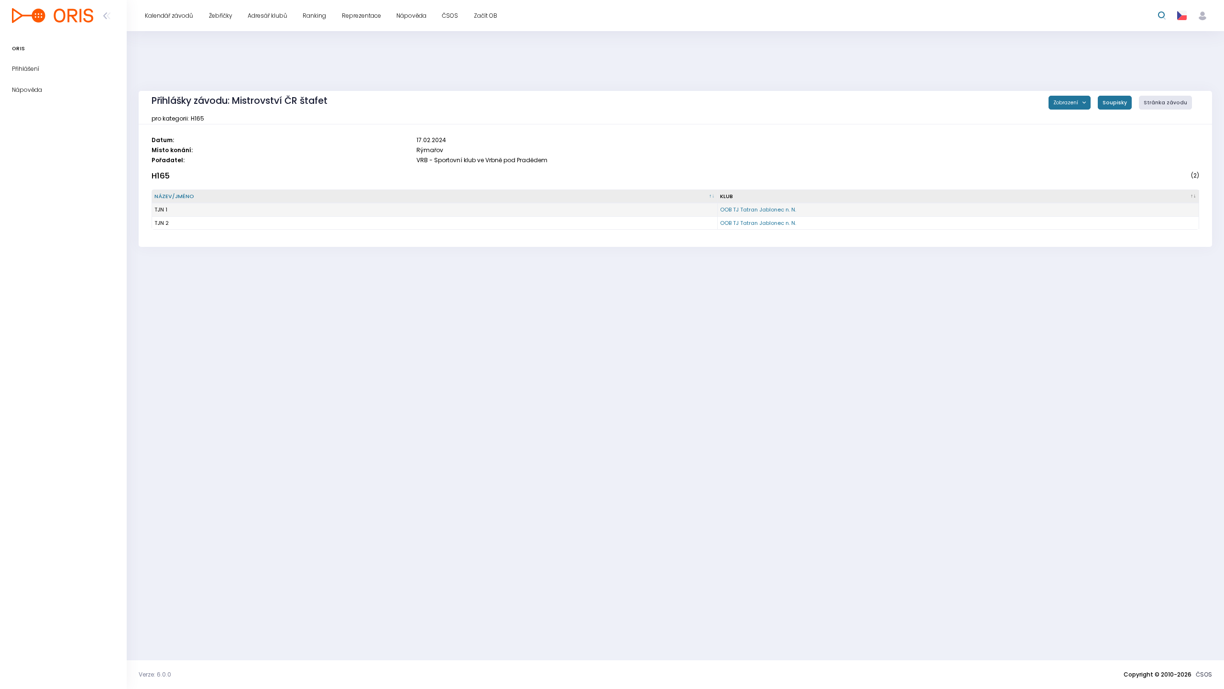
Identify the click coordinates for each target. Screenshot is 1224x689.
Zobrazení (1066, 102)
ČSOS (1204, 674)
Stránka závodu (1165, 102)
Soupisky (1115, 102)
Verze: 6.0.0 (155, 674)
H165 (161, 175)
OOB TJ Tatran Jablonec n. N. (758, 209)
